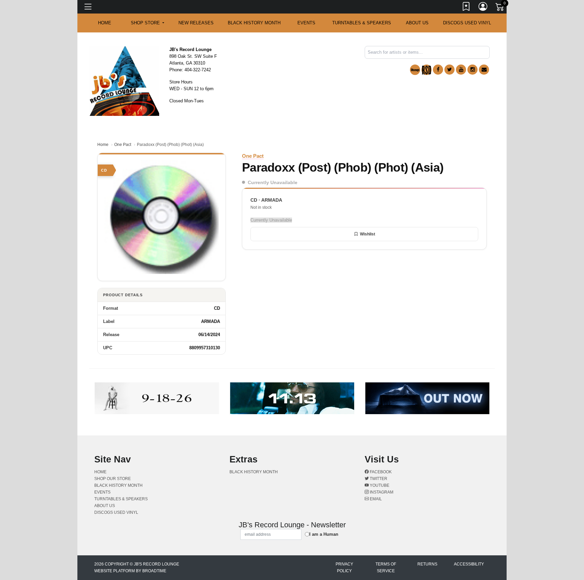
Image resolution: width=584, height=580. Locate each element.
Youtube (379, 485)
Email (375, 499)
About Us (417, 22)
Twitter (378, 478)
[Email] (484, 69)
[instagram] (472, 69)
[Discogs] (415, 70)
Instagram (381, 492)
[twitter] (449, 69)
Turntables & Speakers (361, 22)
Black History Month (254, 22)
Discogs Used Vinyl (467, 22)
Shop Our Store (112, 478)
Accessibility (469, 564)
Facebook (380, 472)
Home (102, 144)
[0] (500, 8)
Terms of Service (385, 567)
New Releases (196, 22)
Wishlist (367, 234)
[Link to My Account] (483, 7)
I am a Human (323, 534)
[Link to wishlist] (466, 7)
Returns (427, 564)
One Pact (122, 144)
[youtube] (461, 69)
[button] (147, 23)
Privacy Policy (344, 567)
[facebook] (438, 69)
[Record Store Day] (426, 70)
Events (306, 22)
